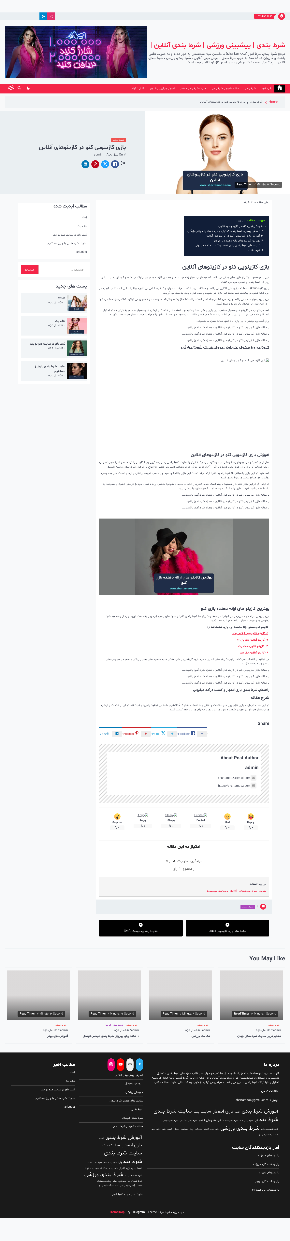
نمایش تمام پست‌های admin (248, 891)
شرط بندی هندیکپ (269, 1129)
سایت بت (202, 1112)
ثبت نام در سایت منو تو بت (70, 235)
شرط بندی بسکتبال (188, 1120)
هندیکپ (198, 1129)
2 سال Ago (56, 303)
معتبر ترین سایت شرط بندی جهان (259, 1036)
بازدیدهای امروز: (269, 1155)
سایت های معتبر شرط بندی (126, 1101)
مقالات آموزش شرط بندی (225, 88)
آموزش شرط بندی (260, 1111)
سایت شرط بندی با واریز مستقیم (67, 243)
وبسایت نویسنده (217, 891)
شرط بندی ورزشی (239, 1128)
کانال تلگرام (138, 88)
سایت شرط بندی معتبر (193, 88)
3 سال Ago (116, 155)
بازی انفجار (223, 1111)
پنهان (240, 220)
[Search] (19, 88)
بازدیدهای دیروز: (268, 1173)
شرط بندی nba (246, 1120)
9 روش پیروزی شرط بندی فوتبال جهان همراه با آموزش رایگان (225, 347)
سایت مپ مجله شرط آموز (127, 1194)
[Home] (279, 88)
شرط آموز (266, 88)
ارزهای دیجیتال (134, 1084)
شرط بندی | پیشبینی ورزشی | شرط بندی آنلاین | (217, 45)
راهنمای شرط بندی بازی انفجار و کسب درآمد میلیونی (231, 689)
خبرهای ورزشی (134, 1092)
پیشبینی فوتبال (181, 1129)
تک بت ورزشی (201, 1036)
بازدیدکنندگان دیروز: (266, 1181)
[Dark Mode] (28, 88)
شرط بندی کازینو (211, 1129)
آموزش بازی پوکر (57, 1036)
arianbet (81, 252)
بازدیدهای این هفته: (266, 1190)
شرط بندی (250, 88)
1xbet (83, 218)
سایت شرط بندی (172, 1111)
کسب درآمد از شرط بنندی (161, 1129)
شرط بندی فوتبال (113, 1025)
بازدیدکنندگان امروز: (266, 1164)
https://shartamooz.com (234, 786)
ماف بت (82, 226)
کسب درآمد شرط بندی (268, 1134)
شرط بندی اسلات (230, 1120)
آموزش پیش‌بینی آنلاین (162, 88)
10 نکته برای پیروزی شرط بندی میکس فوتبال (111, 1036)
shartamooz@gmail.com (234, 778)
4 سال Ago (122, 1030)
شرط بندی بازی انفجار (210, 1120)
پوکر (191, 1129)
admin (98, 155)
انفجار (237, 1112)
